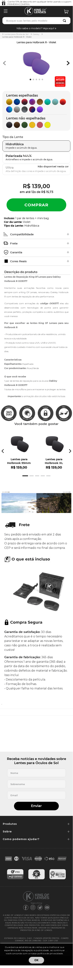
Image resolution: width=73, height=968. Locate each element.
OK (36, 960)
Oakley (36, 34)
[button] (36, 28)
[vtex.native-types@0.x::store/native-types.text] (15, 879)
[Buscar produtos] (65, 20)
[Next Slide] (70, 451)
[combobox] (36, 20)
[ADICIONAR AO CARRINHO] (36, 204)
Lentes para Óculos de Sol (16, 34)
